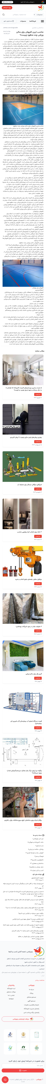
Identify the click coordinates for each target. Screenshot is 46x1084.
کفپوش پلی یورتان (30, 82)
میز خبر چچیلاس (38, 839)
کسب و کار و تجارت (37, 870)
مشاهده (38, 394)
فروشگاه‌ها (32, 21)
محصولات (23, 21)
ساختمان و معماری (37, 28)
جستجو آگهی (31, 1001)
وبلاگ (31, 993)
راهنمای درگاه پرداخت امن (31, 1013)
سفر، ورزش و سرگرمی (36, 867)
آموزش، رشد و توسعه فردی (35, 853)
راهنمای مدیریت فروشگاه (31, 1009)
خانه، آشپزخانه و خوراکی (36, 842)
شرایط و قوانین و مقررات (31, 1005)
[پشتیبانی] (5, 1079)
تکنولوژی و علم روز (37, 860)
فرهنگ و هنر (39, 856)
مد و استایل (39, 846)
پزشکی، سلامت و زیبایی (36, 849)
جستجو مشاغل (31, 997)
